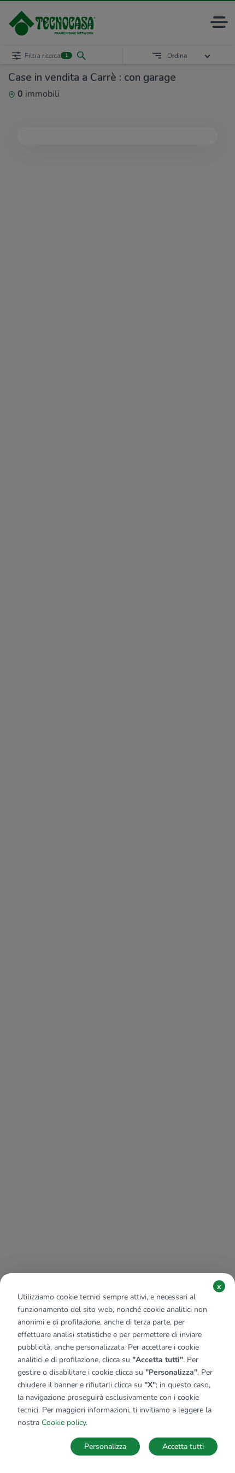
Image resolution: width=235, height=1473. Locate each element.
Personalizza (105, 1446)
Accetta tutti (183, 1446)
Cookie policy (64, 1422)
